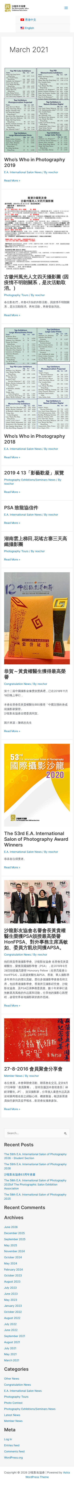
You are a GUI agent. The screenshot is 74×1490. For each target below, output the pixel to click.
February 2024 (13, 1269)
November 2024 (14, 1251)
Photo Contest (13, 1402)
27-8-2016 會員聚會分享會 (33, 1069)
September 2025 (14, 1239)
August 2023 (12, 1281)
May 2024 (10, 1263)
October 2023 (13, 1275)
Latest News (12, 1415)
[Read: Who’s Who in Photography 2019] (37, 109)
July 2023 (10, 1287)
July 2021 (10, 1348)
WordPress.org (13, 1457)
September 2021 (14, 1336)
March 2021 (11, 1360)
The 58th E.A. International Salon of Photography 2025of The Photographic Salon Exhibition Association (35, 1184)
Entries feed (11, 1445)
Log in (8, 1439)
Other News (11, 1378)
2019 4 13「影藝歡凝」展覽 (34, 473)
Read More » (12, 181)
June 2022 (11, 1330)
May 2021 (10, 1354)
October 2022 (13, 1311)
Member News (13, 1075)
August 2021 (12, 1342)
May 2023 (10, 1299)
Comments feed (14, 1451)
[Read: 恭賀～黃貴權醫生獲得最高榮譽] (37, 618)
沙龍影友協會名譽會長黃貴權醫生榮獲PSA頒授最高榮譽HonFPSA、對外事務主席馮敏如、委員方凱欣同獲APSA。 (36, 939)
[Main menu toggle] (66, 8)
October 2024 (13, 1257)
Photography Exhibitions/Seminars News (29, 479)
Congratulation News (17, 683)
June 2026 (11, 1227)
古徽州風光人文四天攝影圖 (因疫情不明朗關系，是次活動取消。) (36, 282)
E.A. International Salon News (23, 172)
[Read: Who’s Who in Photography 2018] (37, 378)
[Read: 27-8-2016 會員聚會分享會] (37, 1040)
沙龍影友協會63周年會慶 (19, 1174)
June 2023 (11, 1293)
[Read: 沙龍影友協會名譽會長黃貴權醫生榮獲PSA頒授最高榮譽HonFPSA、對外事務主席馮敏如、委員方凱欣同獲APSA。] (37, 901)
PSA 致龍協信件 (21, 507)
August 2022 (12, 1318)
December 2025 (14, 1233)
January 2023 (13, 1305)
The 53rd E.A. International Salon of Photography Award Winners (36, 839)
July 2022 (10, 1324)
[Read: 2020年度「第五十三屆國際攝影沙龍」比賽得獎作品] (37, 784)
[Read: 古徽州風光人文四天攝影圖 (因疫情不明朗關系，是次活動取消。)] (37, 231)
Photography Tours (16, 295)
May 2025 (10, 1245)
